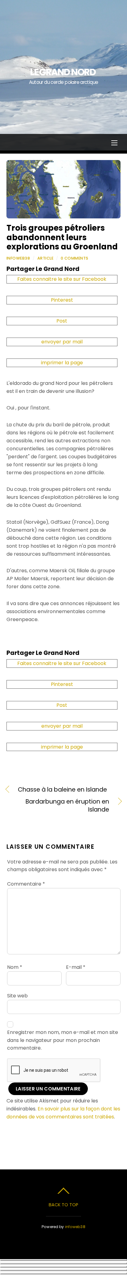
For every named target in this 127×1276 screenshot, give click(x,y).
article (45, 258)
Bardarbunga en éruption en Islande (57, 806)
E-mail (75, 967)
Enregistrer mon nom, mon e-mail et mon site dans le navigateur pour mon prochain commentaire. (62, 1040)
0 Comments (74, 258)
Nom (14, 967)
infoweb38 (18, 258)
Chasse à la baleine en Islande (62, 790)
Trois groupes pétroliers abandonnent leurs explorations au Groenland (62, 237)
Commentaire (26, 883)
